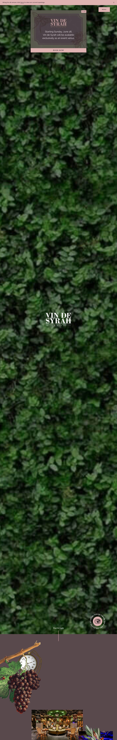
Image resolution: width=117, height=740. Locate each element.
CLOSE (84, 11)
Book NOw (58, 50)
